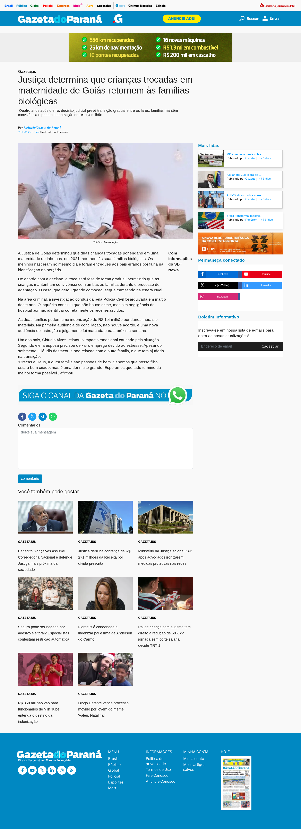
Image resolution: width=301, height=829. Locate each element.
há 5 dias (265, 199)
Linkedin (266, 285)
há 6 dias (265, 158)
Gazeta (249, 158)
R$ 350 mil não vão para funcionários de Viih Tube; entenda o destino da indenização (39, 712)
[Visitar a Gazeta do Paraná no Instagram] (61, 770)
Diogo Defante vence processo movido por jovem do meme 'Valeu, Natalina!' (103, 709)
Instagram (222, 296)
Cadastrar (270, 346)
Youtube (266, 274)
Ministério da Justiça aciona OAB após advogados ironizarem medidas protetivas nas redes (165, 557)
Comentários (29, 425)
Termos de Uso (158, 769)
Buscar (253, 18)
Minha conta (193, 758)
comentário (30, 479)
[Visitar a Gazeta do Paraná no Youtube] (32, 770)
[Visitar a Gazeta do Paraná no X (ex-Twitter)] (42, 770)
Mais (78, 4)
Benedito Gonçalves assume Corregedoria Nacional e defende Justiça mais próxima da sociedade (45, 560)
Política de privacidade (156, 761)
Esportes (63, 5)
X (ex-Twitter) (222, 285)
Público (21, 5)
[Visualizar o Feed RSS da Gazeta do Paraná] (71, 770)
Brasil (9, 5)
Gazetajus (104, 5)
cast (120, 5)
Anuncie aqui (182, 18)
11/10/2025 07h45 (29, 132)
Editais (161, 5)
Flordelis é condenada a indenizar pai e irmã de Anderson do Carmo (105, 633)
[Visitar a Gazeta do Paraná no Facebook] (22, 770)
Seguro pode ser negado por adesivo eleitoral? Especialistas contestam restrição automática (43, 633)
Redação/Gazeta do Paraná (42, 127)
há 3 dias (265, 178)
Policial (48, 5)
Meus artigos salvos (194, 767)
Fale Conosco (157, 775)
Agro (89, 5)
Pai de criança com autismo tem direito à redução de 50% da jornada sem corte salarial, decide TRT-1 (164, 636)
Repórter (250, 219)
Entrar (275, 18)
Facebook (222, 274)
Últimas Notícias (140, 5)
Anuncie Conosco (160, 781)
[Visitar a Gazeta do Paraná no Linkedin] (52, 770)
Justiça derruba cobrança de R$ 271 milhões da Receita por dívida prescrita (104, 557)
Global (34, 5)
